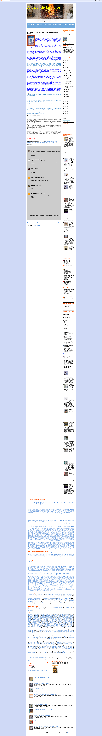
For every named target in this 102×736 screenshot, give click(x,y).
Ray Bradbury (53, 542)
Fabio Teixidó (43, 570)
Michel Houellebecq (48, 535)
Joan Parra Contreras (37, 574)
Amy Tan (50, 503)
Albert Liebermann (44, 502)
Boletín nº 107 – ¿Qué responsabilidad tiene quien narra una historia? (69, 350)
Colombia (31, 616)
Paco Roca (33, 538)
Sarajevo (38, 624)
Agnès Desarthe (54, 501)
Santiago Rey (36, 588)
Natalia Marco (41, 585)
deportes (48, 632)
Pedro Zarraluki (51, 539)
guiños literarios (44, 637)
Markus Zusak (63, 533)
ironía (56, 638)
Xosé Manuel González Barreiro (46, 590)
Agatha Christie (49, 501)
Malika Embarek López (60, 580)
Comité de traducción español (50, 567)
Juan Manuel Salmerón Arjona (53, 577)
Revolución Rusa (62, 623)
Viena (71, 625)
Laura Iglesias (71, 578)
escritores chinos (58, 596)
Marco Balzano (30, 533)
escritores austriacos (32, 595)
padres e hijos (51, 645)
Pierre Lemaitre (55, 541)
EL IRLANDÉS (66, 367)
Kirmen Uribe (54, 529)
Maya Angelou (30, 535)
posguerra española (55, 646)
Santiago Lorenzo (31, 544)
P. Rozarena (64, 585)
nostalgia (30, 643)
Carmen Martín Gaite (63, 509)
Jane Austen (59, 521)
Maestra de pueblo (31, 532)
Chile (73, 615)
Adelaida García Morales (43, 501)
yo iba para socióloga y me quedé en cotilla (69, 341)
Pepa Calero (60, 539)
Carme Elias (39, 509)
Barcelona (61, 614)
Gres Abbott (44, 554)
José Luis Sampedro (34, 526)
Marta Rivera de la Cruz (70, 533)
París (42, 622)
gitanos (56, 636)
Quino (59, 556)
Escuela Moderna (36, 617)
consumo (55, 631)
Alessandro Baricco (68, 502)
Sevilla (65, 624)
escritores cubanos (53, 598)
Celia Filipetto (38, 567)
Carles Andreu (47, 565)
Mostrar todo (72, 285)
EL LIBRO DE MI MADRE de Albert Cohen (71, 236)
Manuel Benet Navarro (49, 532)
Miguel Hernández (54, 535)
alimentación (34, 627)
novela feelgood (59, 643)
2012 (65, 106)
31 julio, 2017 (38, 185)
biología (62, 629)
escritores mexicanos (55, 601)
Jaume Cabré (63, 521)
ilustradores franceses (63, 609)
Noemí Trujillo (56, 537)
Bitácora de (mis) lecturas (67, 270)
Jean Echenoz (30, 522)
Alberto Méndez (50, 502)
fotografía (70, 635)
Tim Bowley (43, 547)
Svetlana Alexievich (46, 546)
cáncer (36, 632)
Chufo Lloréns (69, 510)
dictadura (60, 632)
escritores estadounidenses (34, 599)
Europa (59, 617)
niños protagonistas (61, 642)
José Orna (50, 526)
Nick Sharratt (36, 556)
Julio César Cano (59, 528)
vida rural (50, 652)
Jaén (46, 620)
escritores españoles (63, 598)
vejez (42, 652)
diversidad (68, 632)
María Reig (60, 534)
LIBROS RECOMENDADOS (57, 24)
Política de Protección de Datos (33, 26)
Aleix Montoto (63, 561)
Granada (70, 618)
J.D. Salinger (35, 521)
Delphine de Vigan (49, 512)
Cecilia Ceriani (33, 567)
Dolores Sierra (48, 568)
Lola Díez (72, 579)
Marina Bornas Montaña (42, 581)
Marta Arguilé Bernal (53, 581)
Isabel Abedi (54, 520)
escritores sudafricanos (60, 602)
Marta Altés (56, 555)
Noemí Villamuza (41, 556)
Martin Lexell (59, 581)
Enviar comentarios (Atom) (38, 225)
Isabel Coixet (67, 520)
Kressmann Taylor (64, 529)
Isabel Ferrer (67, 572)
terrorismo (46, 651)
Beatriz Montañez (41, 508)
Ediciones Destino (67, 317)
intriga (50, 638)
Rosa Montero (37, 543)
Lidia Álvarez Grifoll (67, 579)
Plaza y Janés (67, 325)
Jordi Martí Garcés (71, 574)
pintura (40, 646)
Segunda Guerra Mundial (45, 624)
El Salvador (66, 616)
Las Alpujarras (66, 620)
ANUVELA (30, 561)
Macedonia (71, 620)
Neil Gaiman (33, 537)
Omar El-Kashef (60, 585)
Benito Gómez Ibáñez (31, 565)
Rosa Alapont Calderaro (58, 587)
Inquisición (30, 620)
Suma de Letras (67, 327)
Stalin (29, 625)
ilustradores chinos (68, 607)
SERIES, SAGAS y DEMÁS (69, 24)
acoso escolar (56, 626)
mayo (67, 91)
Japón (43, 620)
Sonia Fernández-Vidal (67, 544)
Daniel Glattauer (57, 511)
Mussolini (64, 621)
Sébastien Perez (56, 546)
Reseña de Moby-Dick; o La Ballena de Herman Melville (68, 277)
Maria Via (29, 581)
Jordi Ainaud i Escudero (55, 574)
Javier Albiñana (65, 573)
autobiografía (31, 629)
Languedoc (60, 620)
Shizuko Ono (50, 588)
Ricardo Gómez (63, 542)
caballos (38, 630)
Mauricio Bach (60, 583)
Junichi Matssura (50, 578)
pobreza (44, 646)
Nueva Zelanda (34, 622)
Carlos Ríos (35, 509)
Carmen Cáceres (54, 566)
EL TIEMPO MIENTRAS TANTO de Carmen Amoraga (71, 175)
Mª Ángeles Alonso (62, 584)
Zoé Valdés (70, 548)
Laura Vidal (56, 579)
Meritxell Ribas (66, 555)
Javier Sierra (72, 521)
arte (62, 627)
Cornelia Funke (33, 511)
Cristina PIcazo (30, 554)
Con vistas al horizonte (69, 356)
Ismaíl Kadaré (30, 521)
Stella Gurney (54, 545)
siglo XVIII (63, 648)
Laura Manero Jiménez (32, 579)
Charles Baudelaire (37, 510)
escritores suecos (68, 602)
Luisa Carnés (68, 531)
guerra (65, 636)
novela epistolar (44, 643)
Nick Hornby (47, 537)
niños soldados (69, 642)
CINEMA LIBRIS (67, 366)
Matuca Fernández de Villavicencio (52, 583)
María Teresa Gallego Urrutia (39, 583)
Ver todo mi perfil (66, 43)
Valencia (48, 625)
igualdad (31, 638)
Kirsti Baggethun (66, 578)
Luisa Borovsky (36, 580)
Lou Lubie (47, 531)
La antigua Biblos (67, 281)
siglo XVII (58, 648)
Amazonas (51, 614)
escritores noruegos (36, 602)
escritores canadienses (32, 596)
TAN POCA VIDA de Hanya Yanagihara (41, 683)
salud (39, 648)
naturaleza (36, 642)
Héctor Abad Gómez (66, 619)
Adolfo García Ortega (42, 561)
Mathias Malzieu (65, 534)
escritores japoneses (37, 601)
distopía (64, 632)
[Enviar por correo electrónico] (27, 144)
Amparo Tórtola (46, 503)
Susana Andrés (30, 589)
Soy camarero (43, 545)
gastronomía (42, 636)
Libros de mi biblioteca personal (41, 142)
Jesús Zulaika (30, 574)
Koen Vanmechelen (37, 555)
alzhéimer (39, 627)
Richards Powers (68, 542)
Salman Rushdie (71, 543)
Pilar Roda (53, 586)
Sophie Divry (34, 545)
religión (29, 648)
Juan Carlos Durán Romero (67, 576)
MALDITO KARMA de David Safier (71, 398)
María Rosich (30, 583)
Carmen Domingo (57, 509)
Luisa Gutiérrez (41, 580)
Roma (67, 623)
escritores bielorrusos (48, 595)
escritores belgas (40, 595)
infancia (34, 638)
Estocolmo (55, 617)
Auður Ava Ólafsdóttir (34, 508)
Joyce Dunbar (55, 526)
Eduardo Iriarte (66, 568)
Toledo (37, 625)
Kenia (52, 620)
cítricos (40, 632)
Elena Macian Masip (34, 569)
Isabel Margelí (42, 573)
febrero (67, 96)
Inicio (45, 223)
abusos (46, 626)
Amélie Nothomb (54, 503)
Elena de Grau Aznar (46, 569)
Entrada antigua (57, 223)
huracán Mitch (71, 637)
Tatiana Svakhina (43, 589)
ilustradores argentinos (41, 607)
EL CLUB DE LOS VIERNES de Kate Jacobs (42, 677)
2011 (65, 108)
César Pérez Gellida (47, 511)
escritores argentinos (58, 594)
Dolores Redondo (65, 512)
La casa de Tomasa (68, 353)
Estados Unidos (43, 617)
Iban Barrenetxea (49, 554)
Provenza (42, 623)
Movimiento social (45, 621)
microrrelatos (50, 641)
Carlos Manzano (60, 565)
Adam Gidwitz (37, 501)
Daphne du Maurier (68, 511)
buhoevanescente (34, 159)
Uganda (44, 625)
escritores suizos (31, 603)
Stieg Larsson (59, 545)
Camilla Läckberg (65, 508)
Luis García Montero (57, 531)
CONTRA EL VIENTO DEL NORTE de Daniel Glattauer (71, 211)
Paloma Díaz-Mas (44, 538)
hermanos (60, 637)
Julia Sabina (54, 528)
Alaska (35, 614)
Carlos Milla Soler (67, 565)
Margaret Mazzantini (47, 533)
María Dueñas (50, 534)
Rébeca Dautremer (44, 557)
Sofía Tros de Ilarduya (70, 588)
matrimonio (62, 639)
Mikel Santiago (68, 535)
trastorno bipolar (69, 651)
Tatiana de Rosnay (63, 546)
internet (45, 638)
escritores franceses (58, 599)
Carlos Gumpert (53, 565)
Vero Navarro (58, 557)
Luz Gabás (72, 531)
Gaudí (61, 618)
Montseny (39, 621)
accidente (51, 626)
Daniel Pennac (62, 511)
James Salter (54, 521)
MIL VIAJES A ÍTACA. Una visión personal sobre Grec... (69, 81)
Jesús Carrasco (50, 522)
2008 (65, 113)
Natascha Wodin (68, 536)
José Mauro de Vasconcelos (43, 526)
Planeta (65, 324)
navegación (49, 142)
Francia (29, 618)
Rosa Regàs (42, 543)
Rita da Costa (43, 587)
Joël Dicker (59, 526)
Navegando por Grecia (68, 345)
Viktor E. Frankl (33, 548)
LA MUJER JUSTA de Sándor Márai (71, 410)
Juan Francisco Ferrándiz (66, 526)
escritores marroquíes (46, 601)
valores (39, 652)
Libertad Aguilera (60, 579)
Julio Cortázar (46, 578)
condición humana (47, 631)
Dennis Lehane (54, 512)
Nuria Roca (60, 537)
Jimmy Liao (69, 522)
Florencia (71, 617)
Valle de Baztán (58, 625)
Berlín (71, 614)
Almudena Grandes (40, 503)
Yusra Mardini (66, 548)
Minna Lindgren (34, 536)
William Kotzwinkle (52, 548)
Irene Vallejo (43, 520)
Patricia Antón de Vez (37, 586)
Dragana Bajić (53, 568)
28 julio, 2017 (40, 159)
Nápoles (39, 622)
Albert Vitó (59, 561)
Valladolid (52, 625)
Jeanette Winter (44, 522)
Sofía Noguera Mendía (55, 588)
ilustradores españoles (35, 609)
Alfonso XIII (43, 614)
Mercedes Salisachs (36, 535)
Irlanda (37, 620)
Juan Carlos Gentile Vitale (32, 577)
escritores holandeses (39, 600)
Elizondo (71, 616)
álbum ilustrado (65, 652)
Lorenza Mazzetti (38, 531)
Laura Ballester (44, 530)
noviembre (68, 72)
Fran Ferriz (40, 554)
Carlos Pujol (72, 565)
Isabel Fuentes (71, 520)
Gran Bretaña (66, 618)
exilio (54, 635)
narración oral (71, 641)
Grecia (33, 142)
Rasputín (46, 623)
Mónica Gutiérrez (53, 536)
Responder (33, 155)
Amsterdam (56, 614)
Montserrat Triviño (56, 584)
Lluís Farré (45, 555)
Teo (55, 557)
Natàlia (32, 168)
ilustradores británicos (58, 607)
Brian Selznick (59, 508)
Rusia (29, 624)
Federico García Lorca (65, 617)
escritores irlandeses (56, 600)
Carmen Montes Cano (61, 566)
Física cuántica (56, 618)
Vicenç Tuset (71, 589)
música (67, 641)
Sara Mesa (37, 544)
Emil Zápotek (30, 617)
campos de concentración (44, 630)
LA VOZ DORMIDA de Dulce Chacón (71, 462)
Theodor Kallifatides (31, 547)
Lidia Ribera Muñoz (63, 530)
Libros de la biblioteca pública (37, 657)
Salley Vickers (66, 543)
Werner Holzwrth (46, 548)
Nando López (64, 536)
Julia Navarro (50, 528)
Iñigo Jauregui (53, 573)
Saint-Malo (33, 624)
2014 (65, 103)
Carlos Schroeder (31, 566)
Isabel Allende (60, 520)
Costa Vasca (42, 616)
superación (48, 649)
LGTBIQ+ (56, 620)
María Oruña (56, 534)
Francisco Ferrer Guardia (37, 618)
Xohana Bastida (39, 590)
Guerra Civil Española (36, 619)
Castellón (52, 615)
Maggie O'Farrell (37, 532)
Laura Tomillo (52, 579)
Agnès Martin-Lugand (61, 501)
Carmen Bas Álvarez (43, 566)
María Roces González (70, 582)
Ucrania (40, 625)
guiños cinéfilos (36, 637)
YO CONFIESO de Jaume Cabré (71, 199)
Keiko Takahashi (61, 578)
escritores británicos (66, 595)
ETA (62, 616)
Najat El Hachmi (58, 536)
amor (49, 627)
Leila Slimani (54, 530)
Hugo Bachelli (55, 572)
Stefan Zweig (49, 545)
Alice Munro (34, 503)
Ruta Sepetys (52, 543)
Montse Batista (50, 584)
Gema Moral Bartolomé (63, 570)
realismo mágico (35, 647)
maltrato (48, 639)
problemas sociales (64, 646)
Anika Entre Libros (67, 305)
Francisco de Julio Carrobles (50, 570)
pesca (36, 646)
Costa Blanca (36, 616)
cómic (43, 632)
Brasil (33, 615)
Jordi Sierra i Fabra (67, 523)
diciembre (67, 70)
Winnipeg (33, 626)
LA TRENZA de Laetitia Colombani (40, 704)
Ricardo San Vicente (31, 587)
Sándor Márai (51, 546)
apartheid (59, 627)
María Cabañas (61, 555)
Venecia (67, 625)
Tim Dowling (47, 547)
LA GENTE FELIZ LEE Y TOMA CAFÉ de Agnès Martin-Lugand (46, 726)
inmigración (40, 638)
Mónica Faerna (32, 585)
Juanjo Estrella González (32, 578)
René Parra (72, 586)
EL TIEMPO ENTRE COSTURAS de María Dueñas (71, 187)
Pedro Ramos (47, 539)
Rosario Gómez (46, 543)
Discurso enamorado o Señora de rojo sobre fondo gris (69, 363)
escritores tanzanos (38, 603)
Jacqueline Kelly (49, 521)
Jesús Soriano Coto (63, 522)
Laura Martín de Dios (39, 579)
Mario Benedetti (58, 533)
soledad (32, 649)
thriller (50, 651)
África (60, 652)
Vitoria (29, 626)
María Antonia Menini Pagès (66, 581)
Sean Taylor (46, 544)
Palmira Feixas (30, 586)
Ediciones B (66, 314)
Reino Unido (56, 623)
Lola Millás (33, 531)
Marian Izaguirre (53, 533)
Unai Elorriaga (67, 589)
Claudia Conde (43, 567)
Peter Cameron (69, 539)
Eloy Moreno (64, 513)
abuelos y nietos (40, 626)
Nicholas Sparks (42, 537)
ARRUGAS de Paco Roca (39, 720)
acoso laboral (62, 626)
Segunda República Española (57, 624)
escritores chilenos (50, 596)
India (71, 619)
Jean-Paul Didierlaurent (37, 522)
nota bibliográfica (37, 643)
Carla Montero (30, 509)
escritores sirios (51, 602)
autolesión (38, 629)
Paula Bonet (37, 539)
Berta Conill (37, 565)
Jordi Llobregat (61, 523)
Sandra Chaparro (31, 588)
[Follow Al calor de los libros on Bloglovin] (66, 121)
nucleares (44, 645)
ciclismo (54, 630)
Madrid (29, 621)
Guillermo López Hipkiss (40, 572)
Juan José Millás (40, 528)
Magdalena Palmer (54, 580)
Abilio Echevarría (35, 561)
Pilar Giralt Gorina (48, 586)
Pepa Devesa (43, 586)
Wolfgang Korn (57, 548)
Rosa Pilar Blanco (65, 587)
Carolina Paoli (69, 566)
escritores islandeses (64, 600)
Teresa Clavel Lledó (56, 589)
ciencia (65, 630)
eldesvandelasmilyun (35, 193)
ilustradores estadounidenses (51, 609)
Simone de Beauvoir (56, 544)
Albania (38, 614)
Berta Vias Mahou (42, 565)
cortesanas (65, 631)
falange (57, 635)
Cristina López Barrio (40, 511)
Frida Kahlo (51, 618)
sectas (47, 648)
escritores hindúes (31, 600)
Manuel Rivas (55, 532)
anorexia (54, 627)
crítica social (71, 631)
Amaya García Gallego (56, 563)
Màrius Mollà (49, 536)
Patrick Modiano (68, 538)
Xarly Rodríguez (67, 557)
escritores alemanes (49, 594)
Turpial (65, 328)
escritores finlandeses (48, 599)
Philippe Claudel (40, 540)
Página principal (31, 24)
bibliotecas (53, 629)
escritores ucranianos (46, 603)
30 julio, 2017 (41, 177)
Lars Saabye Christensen (38, 530)
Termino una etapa (67, 47)
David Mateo (35, 512)
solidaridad (39, 649)
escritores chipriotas (66, 596)
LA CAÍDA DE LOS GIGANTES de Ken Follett (42, 715)
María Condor (34, 582)
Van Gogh (63, 625)
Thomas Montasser (38, 547)
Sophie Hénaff (38, 545)
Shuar (69, 624)
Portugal (60, 622)
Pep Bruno (56, 539)
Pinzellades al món (68, 297)
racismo (29, 647)
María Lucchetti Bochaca (62, 582)
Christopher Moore (58, 510)
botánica (66, 629)
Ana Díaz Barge (66, 503)
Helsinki (60, 619)
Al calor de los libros (44, 7)
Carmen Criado (49, 566)
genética (52, 636)
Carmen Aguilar (36, 566)
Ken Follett (44, 529)
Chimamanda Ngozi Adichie (45, 510)
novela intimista (38, 645)
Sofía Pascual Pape (63, 588)
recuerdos (41, 647)
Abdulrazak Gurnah (31, 501)
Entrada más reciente (32, 223)
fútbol (38, 636)
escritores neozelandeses (64, 601)
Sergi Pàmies (45, 588)
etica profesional (48, 635)
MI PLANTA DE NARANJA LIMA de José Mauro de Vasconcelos (46, 694)
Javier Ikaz (67, 521)
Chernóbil (69, 615)
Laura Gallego (49, 530)
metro (45, 641)
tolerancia (56, 651)
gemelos (47, 636)
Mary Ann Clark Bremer (32, 534)
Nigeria (68, 621)
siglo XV (54, 648)
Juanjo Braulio (46, 528)
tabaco (34, 651)
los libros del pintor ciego (68, 265)
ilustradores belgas (50, 607)
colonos (40, 631)
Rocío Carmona (32, 543)
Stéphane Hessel (65, 545)
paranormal (60, 645)
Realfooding (50, 623)
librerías (29, 639)
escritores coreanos (37, 598)
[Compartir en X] (29, 144)
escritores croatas (45, 598)
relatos (70, 647)
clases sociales (34, 631)
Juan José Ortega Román (42, 577)
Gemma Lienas (71, 570)
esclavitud (31, 635)
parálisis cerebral (71, 645)
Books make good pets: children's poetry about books (68, 291)
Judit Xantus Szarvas (39, 578)
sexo (51, 648)
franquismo (30, 636)
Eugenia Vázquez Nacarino (35, 570)
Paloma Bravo (38, 538)
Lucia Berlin (51, 531)
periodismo (31, 646)
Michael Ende (42, 535)
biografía (58, 629)
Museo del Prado (59, 621)
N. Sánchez (37, 585)
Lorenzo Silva (43, 531)
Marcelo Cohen (71, 580)
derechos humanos (54, 632)
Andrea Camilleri (37, 504)
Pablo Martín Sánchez (70, 585)
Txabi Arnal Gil (65, 547)
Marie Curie (35, 621)
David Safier (44, 512)
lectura (67, 638)
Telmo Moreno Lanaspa (49, 589)
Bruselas (43, 615)
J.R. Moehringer (43, 521)
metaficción (34, 641)
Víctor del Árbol (39, 548)
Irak (33, 620)
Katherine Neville (38, 529)
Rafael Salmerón (38, 542)
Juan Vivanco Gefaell (70, 577)
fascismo (66, 635)
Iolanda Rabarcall (61, 572)
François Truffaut (45, 618)
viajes (53, 142)
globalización (61, 636)
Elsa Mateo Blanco (53, 569)
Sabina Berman (56, 543)
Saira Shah (61, 543)
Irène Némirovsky (48, 520)
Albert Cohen (30, 502)
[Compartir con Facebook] (30, 144)
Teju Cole (67, 546)
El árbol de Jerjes (67, 346)
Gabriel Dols (57, 570)
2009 (65, 111)
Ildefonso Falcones (33, 520)
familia (61, 635)
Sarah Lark (41, 544)
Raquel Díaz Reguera (46, 542)
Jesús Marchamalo (56, 522)
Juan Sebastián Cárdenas (62, 577)
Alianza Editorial (67, 313)
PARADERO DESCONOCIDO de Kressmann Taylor (44, 709)
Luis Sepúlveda (62, 531)
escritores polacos (44, 602)
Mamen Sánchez (43, 532)
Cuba (54, 616)
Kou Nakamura (59, 529)
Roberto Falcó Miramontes (50, 587)
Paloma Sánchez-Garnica (51, 538)
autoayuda (71, 627)
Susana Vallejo (33, 546)
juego (60, 638)
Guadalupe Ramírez (32, 572)
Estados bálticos (49, 617)
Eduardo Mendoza (48, 513)
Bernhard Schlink (54, 508)
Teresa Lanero (62, 589)
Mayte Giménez (65, 583)
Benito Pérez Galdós (47, 508)
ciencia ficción (70, 630)
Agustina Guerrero (67, 501)
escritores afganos (31, 594)
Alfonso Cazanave (68, 561)
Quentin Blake (56, 556)
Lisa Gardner (69, 530)
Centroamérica (58, 615)
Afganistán (30, 614)
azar (48, 629)
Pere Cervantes (64, 539)
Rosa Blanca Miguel (33, 557)
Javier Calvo (72, 573)
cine (29, 631)
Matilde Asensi (71, 534)
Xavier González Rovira (32, 590)
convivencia (60, 631)
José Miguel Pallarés (49, 576)
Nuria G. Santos (54, 585)
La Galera (66, 320)
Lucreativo (52, 555)
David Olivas (40, 512)
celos (50, 630)
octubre (67, 73)
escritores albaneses (40, 594)
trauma (29, 652)
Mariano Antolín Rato (35, 581)
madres (39, 639)
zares (57, 652)
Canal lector (66, 306)
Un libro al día (67, 260)
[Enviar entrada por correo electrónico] (56, 142)
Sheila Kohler (50, 544)
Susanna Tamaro (39, 546)
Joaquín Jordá (48, 574)
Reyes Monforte (58, 542)
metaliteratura (40, 641)
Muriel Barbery (44, 536)
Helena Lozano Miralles (49, 572)
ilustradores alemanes (31, 607)
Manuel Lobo (67, 580)
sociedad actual (70, 648)
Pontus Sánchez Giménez (59, 586)
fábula (34, 636)
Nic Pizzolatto (37, 537)
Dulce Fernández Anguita (60, 568)
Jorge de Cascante (42, 525)
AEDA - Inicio (67, 348)
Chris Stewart (52, 510)
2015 (65, 101)
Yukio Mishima (62, 548)
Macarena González (47, 580)
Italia (40, 620)
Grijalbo (65, 318)
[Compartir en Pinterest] (31, 144)
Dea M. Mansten (33, 568)
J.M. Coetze (39, 521)
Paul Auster (33, 539)
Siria (71, 624)
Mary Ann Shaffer (39, 534)
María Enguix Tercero (54, 582)
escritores (36, 635)
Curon (57, 616)
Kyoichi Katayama (71, 529)
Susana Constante (36, 589)
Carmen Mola (70, 509)
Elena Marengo (40, 569)
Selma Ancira (41, 588)
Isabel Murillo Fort (48, 573)
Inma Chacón (38, 520)
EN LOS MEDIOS (48, 24)
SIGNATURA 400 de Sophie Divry (71, 138)
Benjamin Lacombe (51, 552)
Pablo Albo (70, 537)
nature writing (42, 642)
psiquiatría (70, 646)
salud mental (43, 648)
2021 (65, 62)
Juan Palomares (69, 554)
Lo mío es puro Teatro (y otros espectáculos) (68, 361)
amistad (44, 627)
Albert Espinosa (37, 502)
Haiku (56, 619)
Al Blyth (72, 501)
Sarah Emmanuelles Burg (51, 557)
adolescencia (68, 626)
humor (65, 637)
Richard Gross (37, 587)
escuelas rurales (41, 635)
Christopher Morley (64, 510)
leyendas (71, 638)
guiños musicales (53, 637)
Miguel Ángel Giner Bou (61, 535)
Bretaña (36, 615)
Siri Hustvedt (61, 544)
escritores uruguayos (54, 603)
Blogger (68, 732)
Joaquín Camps (35, 523)
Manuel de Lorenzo (66, 532)
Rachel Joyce (33, 542)
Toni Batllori (56, 547)
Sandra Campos (71, 587)
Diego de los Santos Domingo (41, 568)
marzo (67, 94)
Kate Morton (33, 529)
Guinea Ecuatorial (51, 619)
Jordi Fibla (61, 574)
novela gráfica (66, 643)
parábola (65, 645)
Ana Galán (70, 503)
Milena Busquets (45, 584)
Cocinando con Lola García (68, 337)
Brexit (40, 615)
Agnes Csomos (48, 561)
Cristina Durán (71, 552)
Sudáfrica (33, 625)
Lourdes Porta (31, 580)
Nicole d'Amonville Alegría (47, 585)
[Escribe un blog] (28, 144)
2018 (65, 67)
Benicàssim (67, 614)
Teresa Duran (71, 546)
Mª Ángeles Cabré (68, 584)
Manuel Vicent (60, 532)
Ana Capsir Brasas (49, 141)
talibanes (37, 651)
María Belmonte (45, 534)
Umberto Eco (70, 547)
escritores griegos (69, 599)
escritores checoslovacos (42, 596)
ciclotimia (58, 630)
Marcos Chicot (35, 533)
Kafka (49, 620)
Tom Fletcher (52, 547)
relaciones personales (56, 647)
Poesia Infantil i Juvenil (69, 289)
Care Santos (71, 508)
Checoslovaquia (63, 615)
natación (31, 642)
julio (66, 78)
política (48, 646)
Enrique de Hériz (64, 569)
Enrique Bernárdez (59, 569)
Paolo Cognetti (57, 538)
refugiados (49, 647)
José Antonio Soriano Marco (37, 576)
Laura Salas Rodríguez (46, 579)
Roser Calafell (39, 557)
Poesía (56, 622)
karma (63, 638)
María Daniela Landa (40, 582)
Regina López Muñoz (66, 586)
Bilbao (29, 615)
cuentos (32, 632)
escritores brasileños (56, 595)
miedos (54, 641)
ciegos (62, 630)
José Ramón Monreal (56, 576)
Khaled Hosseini (49, 529)
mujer (62, 641)
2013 (65, 105)
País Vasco (47, 622)
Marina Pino (48, 581)
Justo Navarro (56, 578)
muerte (58, 641)
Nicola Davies (52, 537)
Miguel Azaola (32, 584)
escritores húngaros (47, 600)
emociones (50, 633)
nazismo (53, 642)
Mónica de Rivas (31, 556)
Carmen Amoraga (51, 509)
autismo (66, 627)
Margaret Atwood (41, 533)
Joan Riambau (43, 574)
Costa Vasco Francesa (48, 616)
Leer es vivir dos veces (69, 275)
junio (67, 89)
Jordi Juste (65, 574)
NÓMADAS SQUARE (68, 332)
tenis (42, 651)
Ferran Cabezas (35, 554)
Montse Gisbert (39, 536)
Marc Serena (72, 532)
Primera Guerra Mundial (67, 622)
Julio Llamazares (65, 528)
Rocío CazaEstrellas (35, 177)
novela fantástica (51, 643)
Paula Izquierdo (42, 539)
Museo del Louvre (52, 621)
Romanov (71, 623)
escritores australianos (68, 594)
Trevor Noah (60, 547)
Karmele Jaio (70, 528)
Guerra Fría (45, 619)
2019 (65, 65)
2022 (65, 60)
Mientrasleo (33, 185)
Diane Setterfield (59, 512)
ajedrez (29, 627)
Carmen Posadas (31, 510)
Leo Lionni (58, 530)
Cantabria (48, 615)
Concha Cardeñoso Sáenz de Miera (63, 567)
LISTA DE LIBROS (39, 24)
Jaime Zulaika (59, 573)
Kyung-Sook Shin (31, 530)
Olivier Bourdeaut (65, 537)
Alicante (47, 614)
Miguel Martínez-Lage (38, 584)
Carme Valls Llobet (45, 509)
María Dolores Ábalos (47, 582)
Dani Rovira (52, 511)
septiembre (68, 75)
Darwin (60, 616)
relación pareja (65, 647)
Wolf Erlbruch (63, 557)
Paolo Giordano (62, 538)
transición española (62, 651)
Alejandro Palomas (59, 502)
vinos (54, 652)
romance (34, 648)
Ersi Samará (69, 569)
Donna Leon (71, 512)
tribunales (34, 652)
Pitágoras (51, 622)
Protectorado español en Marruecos (33, 623)
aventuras (44, 629)
